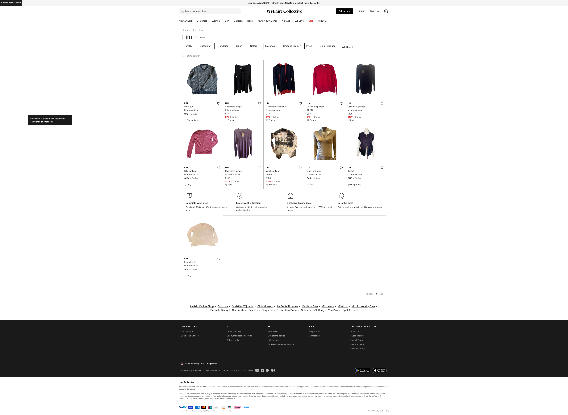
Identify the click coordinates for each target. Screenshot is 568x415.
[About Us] (330, 21)
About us (354, 331)
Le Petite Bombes (287, 306)
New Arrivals (185, 20)
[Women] (222, 21)
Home (185, 30)
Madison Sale (310, 306)
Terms (225, 370)
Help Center (315, 331)
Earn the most (345, 203)
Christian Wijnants (243, 306)
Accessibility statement (191, 370)
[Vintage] (292, 21)
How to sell (273, 331)
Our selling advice (276, 335)
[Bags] (255, 21)
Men (227, 20)
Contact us (314, 335)
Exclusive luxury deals (299, 203)
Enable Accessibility (11, 2)
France (181, 411)
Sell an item (344, 11)
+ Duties (193, 113)
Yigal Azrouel (350, 310)
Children (238, 20)
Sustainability (357, 335)
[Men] (231, 21)
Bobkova (223, 306)
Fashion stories (357, 348)
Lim (194, 30)
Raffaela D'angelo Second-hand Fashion (234, 310)
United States (206, 411)
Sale (311, 20)
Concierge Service (190, 335)
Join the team (357, 344)
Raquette (267, 310)
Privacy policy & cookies (241, 370)
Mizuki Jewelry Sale (363, 306)
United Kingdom (192, 411)
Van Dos (333, 310)
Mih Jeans (328, 306)
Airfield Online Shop (202, 306)
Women (216, 20)
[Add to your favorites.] (218, 103)
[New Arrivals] (194, 21)
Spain (224, 411)
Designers (202, 20)
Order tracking (233, 331)
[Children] (245, 21)
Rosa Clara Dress (287, 310)
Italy (230, 411)
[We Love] (306, 21)
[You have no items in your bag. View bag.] (386, 11)
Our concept (187, 331)
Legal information (212, 370)
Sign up (374, 11)
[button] (386, 11)
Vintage (286, 20)
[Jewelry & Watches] (280, 21)
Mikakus (342, 306)
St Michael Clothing (312, 310)
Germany (216, 411)
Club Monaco (265, 306)
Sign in (361, 11)
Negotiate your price (196, 203)
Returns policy (233, 340)
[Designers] (209, 21)
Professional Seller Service (281, 344)
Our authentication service (239, 335)
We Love (299, 20)
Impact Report (357, 340)
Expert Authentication (248, 203)
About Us (322, 20)
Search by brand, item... (196, 11)
